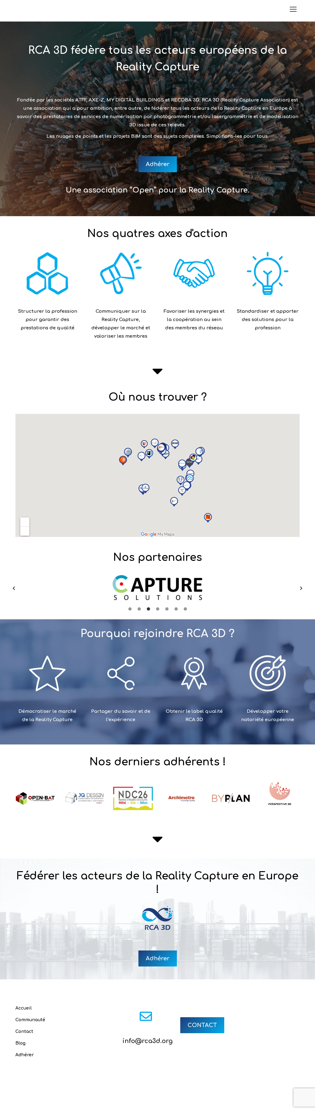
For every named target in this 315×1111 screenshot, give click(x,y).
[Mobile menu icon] (293, 9)
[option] (157, 588)
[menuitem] (105, 1104)
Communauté (30, 1020)
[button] (14, 588)
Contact (24, 1031)
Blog (20, 1043)
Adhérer (24, 1055)
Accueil (23, 1008)
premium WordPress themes (182, 1097)
